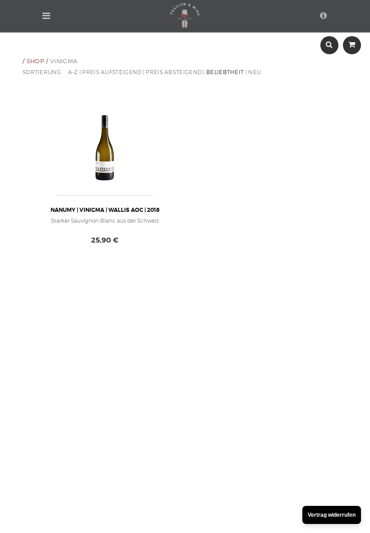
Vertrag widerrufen (332, 515)
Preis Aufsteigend (111, 72)
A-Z (73, 72)
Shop (35, 61)
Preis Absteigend (174, 72)
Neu (254, 72)
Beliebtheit (225, 72)
